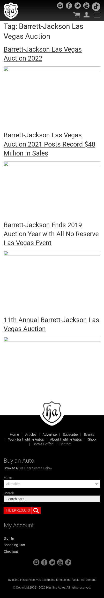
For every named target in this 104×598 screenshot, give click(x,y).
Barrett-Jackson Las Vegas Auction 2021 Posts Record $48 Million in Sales (49, 144)
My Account (86, 14)
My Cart (76, 14)
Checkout (11, 551)
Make (8, 478)
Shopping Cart (14, 545)
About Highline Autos (66, 439)
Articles (30, 434)
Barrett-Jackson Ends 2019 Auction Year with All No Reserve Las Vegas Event (51, 234)
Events (89, 434)
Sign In (9, 538)
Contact (65, 444)
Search (9, 493)
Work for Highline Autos (26, 439)
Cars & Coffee (43, 444)
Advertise (50, 434)
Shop (92, 439)
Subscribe (70, 434)
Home (14, 434)
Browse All (11, 468)
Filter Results (18, 510)
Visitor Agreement (84, 580)
